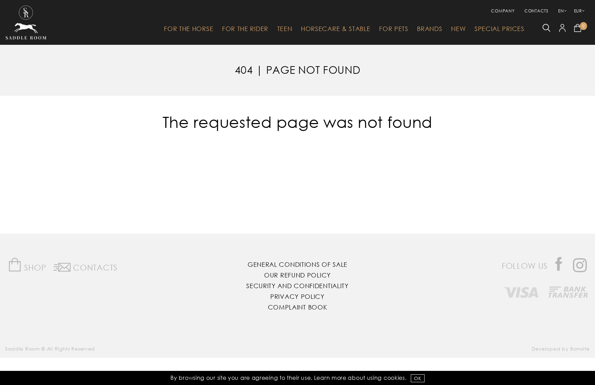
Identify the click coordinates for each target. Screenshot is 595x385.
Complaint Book (297, 307)
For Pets (393, 28)
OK (417, 378)
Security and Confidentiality (297, 286)
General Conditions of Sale (297, 264)
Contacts (536, 11)
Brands (429, 28)
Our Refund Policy (297, 275)
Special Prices (499, 28)
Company (502, 11)
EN (561, 11)
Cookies (394, 377)
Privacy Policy (297, 296)
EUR (578, 11)
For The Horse (188, 28)
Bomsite (580, 348)
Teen (284, 28)
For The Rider (245, 28)
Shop (34, 267)
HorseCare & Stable (335, 28)
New (458, 28)
